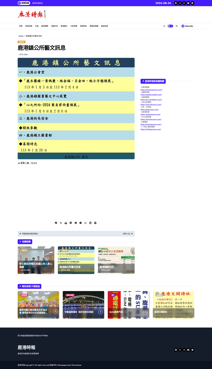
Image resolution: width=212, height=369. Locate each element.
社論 (36, 26)
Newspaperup (63, 365)
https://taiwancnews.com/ (151, 119)
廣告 (113, 295)
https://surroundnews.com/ (151, 99)
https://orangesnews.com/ (151, 124)
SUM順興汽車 (116, 312)
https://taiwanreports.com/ (151, 90)
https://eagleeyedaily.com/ (151, 94)
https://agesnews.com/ (150, 109)
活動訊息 (54, 26)
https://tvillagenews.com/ (151, 129)
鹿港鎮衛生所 (107, 266)
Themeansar (76, 365)
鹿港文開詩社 (160, 312)
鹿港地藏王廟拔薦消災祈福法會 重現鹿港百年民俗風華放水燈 (33, 313)
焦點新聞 (28, 26)
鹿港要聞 (44, 26)
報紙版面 (104, 26)
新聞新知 (83, 26)
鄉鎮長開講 (94, 26)
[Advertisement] (76, 180)
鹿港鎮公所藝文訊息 (70, 266)
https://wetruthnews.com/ (151, 104)
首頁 (21, 26)
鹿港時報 (26, 347)
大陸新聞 (73, 26)
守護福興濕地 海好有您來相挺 (78, 312)
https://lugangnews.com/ (150, 114)
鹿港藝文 (64, 26)
